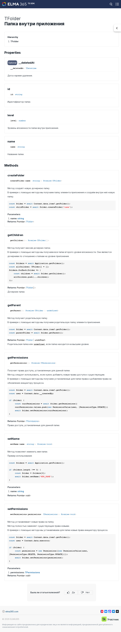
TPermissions (48, 363)
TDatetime (31, 68)
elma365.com (11, 611)
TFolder (57, 181)
